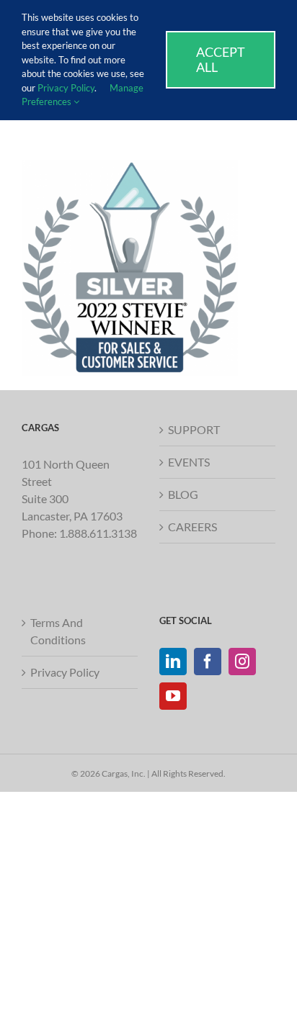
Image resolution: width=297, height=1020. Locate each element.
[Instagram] (242, 661)
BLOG (183, 494)
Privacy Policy (64, 672)
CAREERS (192, 526)
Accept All (220, 59)
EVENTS (189, 462)
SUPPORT (194, 429)
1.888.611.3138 (98, 533)
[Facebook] (207, 661)
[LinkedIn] (173, 661)
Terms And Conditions (58, 630)
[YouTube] (173, 696)
